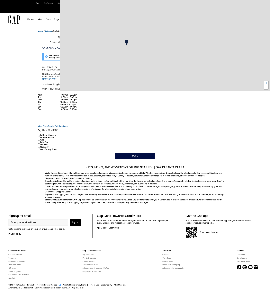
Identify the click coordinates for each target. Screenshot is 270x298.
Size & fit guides (14, 271)
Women (30, 19)
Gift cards (12, 268)
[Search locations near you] (49, 42)
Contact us (241, 255)
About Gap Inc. (120, 285)
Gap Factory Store (48, 149)
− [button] (266, 87)
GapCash (12, 278)
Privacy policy (14, 234)
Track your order (14, 265)
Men (40, 19)
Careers (165, 255)
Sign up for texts (243, 261)
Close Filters (39, 130)
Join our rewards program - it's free (96, 268)
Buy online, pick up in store (18, 275)
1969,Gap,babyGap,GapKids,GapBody (55, 70)
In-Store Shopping (48, 135)
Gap (42, 140)
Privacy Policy (32, 285)
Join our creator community (173, 268)
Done (135, 156)
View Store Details (46, 126)
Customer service (15, 255)
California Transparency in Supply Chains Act (52, 288)
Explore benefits (89, 261)
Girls (48, 19)
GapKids (44, 144)
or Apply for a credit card (92, 271)
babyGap (44, 142)
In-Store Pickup (47, 137)
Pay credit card (88, 255)
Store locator (242, 258)
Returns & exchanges (16, 261)
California (48, 31)
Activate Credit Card (90, 265)
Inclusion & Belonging (171, 265)
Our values (166, 258)
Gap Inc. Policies (78, 288)
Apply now (102, 228)
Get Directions (61, 126)
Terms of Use (94, 285)
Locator (41, 31)
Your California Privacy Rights (74, 285)
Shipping (12, 258)
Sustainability (106, 285)
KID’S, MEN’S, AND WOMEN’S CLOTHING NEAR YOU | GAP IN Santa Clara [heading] (135, 167)
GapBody (44, 147)
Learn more (114, 228)
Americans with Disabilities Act (20, 288)
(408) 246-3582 (49, 79)
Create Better (167, 261)
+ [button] (266, 83)
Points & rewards (89, 258)
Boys (56, 19)
